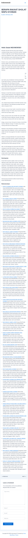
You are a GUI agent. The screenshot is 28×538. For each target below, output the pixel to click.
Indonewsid (5, 3)
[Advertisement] (14, 30)
